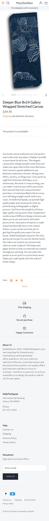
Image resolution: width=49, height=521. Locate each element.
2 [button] (19, 95)
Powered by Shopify (26, 511)
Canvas (24, 286)
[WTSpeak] (24, 3)
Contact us (8, 429)
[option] (24, 51)
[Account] (40, 3)
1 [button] (13, 95)
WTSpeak (13, 511)
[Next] (46, 95)
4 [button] (30, 95)
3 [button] (24, 95)
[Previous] (3, 95)
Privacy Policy (9, 442)
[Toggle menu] (3, 3)
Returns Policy (10, 438)
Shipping (7, 116)
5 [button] (35, 95)
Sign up (10, 476)
